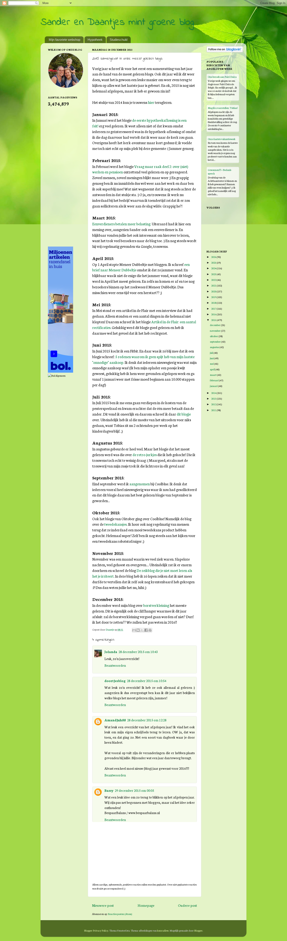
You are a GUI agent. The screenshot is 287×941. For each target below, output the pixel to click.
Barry (108, 790)
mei (212, 363)
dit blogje (184, 414)
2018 (214, 302)
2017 (214, 308)
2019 (214, 297)
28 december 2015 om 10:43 (138, 651)
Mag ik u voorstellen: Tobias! (223, 108)
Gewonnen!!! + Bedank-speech (220, 171)
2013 (214, 398)
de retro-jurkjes (145, 454)
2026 (214, 257)
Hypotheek (95, 39)
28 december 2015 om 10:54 (146, 680)
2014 (214, 393)
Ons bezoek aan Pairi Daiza (222, 76)
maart (213, 374)
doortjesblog (115, 680)
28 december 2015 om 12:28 (146, 720)
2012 (214, 404)
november (215, 330)
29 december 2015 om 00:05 (134, 790)
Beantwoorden (115, 665)
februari (214, 380)
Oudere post (187, 905)
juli (211, 352)
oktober (214, 336)
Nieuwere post (103, 905)
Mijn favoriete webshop (64, 39)
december (215, 325)
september (215, 341)
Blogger (198, 930)
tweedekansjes (115, 524)
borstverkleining (156, 605)
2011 (214, 410)
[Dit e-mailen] (134, 630)
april (212, 369)
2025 (214, 262)
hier (151, 102)
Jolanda (110, 651)
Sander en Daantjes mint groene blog (117, 22)
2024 (214, 268)
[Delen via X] (142, 630)
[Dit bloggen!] (138, 630)
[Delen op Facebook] (146, 630)
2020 (214, 291)
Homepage (146, 905)
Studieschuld (118, 39)
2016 (214, 314)
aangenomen (139, 483)
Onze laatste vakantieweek (221, 139)
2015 (214, 320)
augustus (215, 347)
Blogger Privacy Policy (96, 930)
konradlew (163, 930)
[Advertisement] (65, 176)
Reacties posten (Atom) (120, 914)
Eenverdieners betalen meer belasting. (121, 223)
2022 (214, 279)
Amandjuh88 (115, 720)
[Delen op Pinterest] (150, 630)
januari (214, 386)
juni (212, 358)
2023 (214, 274)
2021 (214, 285)
